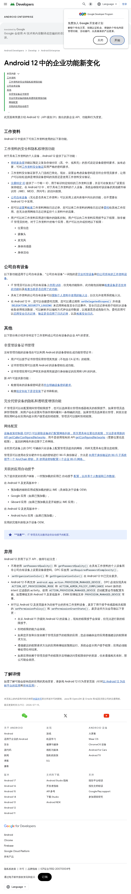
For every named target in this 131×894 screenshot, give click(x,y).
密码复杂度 (18, 163)
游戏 (48, 733)
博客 (6, 760)
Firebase (8, 845)
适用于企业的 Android (16, 739)
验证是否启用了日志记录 (53, 313)
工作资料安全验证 (33, 167)
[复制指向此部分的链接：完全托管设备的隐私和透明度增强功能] (64, 401)
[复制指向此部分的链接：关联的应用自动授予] (37, 469)
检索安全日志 (84, 313)
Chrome (8, 840)
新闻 (6, 755)
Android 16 (10, 785)
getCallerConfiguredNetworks (27, 437)
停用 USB (55, 285)
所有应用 (28, 685)
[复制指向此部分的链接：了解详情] (23, 674)
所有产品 (9, 856)
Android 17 (10, 780)
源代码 (7, 749)
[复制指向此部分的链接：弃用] (15, 552)
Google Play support (99, 791)
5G (48, 760)
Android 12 (10, 807)
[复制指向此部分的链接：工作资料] (23, 132)
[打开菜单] (5, 4)
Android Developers (14, 50)
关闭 (100, 40)
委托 (106, 207)
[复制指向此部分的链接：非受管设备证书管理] (37, 345)
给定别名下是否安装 (28, 391)
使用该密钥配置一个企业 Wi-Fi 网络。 (62, 459)
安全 (6, 744)
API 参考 (50, 791)
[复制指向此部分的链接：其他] (15, 328)
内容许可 (37, 698)
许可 (21, 868)
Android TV (95, 755)
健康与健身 (52, 744)
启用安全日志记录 (24, 313)
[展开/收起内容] (18, 74)
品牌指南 (32, 868)
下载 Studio (52, 796)
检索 (30, 207)
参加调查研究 (96, 796)
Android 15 (10, 791)
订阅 (45, 877)
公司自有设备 (19, 197)
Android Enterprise (18, 16)
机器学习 (51, 739)
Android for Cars (98, 749)
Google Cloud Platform (17, 851)
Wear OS (93, 739)
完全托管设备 (86, 274)
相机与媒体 (52, 749)
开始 (117, 40)
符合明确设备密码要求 (57, 385)
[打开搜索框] (84, 4)
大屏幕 (92, 733)
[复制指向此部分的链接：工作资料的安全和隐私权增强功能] (58, 149)
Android (8, 733)
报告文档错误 (96, 785)
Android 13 (10, 802)
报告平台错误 (96, 780)
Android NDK (53, 802)
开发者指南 (52, 785)
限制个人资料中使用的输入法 (69, 295)
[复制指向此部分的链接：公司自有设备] (32, 267)
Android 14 (10, 796)
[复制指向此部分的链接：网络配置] (21, 426)
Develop (32, 50)
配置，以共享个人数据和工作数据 (94, 476)
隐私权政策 (52, 755)
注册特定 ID (18, 183)
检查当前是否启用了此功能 (41, 289)
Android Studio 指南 (57, 780)
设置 (22, 207)
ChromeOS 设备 (97, 744)
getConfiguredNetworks (90, 437)
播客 (6, 766)
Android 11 (10, 813)
